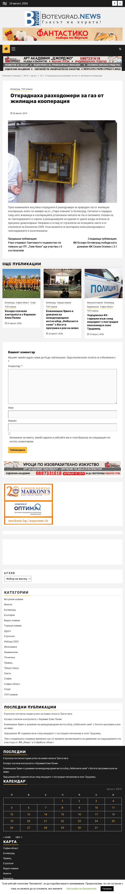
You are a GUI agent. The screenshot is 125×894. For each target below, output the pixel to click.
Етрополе (9, 636)
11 (113, 807)
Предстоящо (11, 668)
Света (7, 673)
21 (45, 821)
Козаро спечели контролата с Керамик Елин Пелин (20, 315)
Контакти (8, 878)
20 (28, 821)
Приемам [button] (107, 888)
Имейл (12, 420)
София (8, 678)
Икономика (10, 646)
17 (96, 814)
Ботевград (15, 89)
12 (11, 814)
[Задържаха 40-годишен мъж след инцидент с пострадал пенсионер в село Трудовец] (104, 283)
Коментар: (15, 366)
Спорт (33, 303)
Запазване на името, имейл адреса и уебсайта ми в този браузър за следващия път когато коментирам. (60, 439)
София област (22, 303)
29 (62, 827)
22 (62, 821)
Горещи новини (64, 303)
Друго (7, 631)
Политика (9, 657)
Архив (9, 573)
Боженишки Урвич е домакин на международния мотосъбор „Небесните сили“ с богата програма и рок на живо (62, 320)
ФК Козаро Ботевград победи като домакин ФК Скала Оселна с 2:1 (95, 242)
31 (96, 827)
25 (113, 821)
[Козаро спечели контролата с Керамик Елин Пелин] (21, 283)
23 (79, 821)
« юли (6, 837)
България (9, 615)
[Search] (120, 49)
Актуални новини (95, 303)
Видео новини (12, 620)
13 (28, 814)
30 (79, 827)
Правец (8, 662)
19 (11, 821)
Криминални (93, 307)
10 (96, 807)
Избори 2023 (11, 641)
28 (45, 827)
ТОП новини (27, 89)
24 (96, 821)
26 (11, 827)
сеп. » (19, 837)
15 (62, 814)
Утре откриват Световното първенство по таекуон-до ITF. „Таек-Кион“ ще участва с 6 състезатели (35, 244)
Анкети (8, 604)
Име (11, 407)
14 (45, 814)
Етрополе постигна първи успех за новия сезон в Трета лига (38, 713)
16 (79, 814)
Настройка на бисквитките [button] (82, 888)
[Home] (6, 49)
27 (28, 827)
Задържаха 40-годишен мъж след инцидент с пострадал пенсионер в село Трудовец (102, 322)
